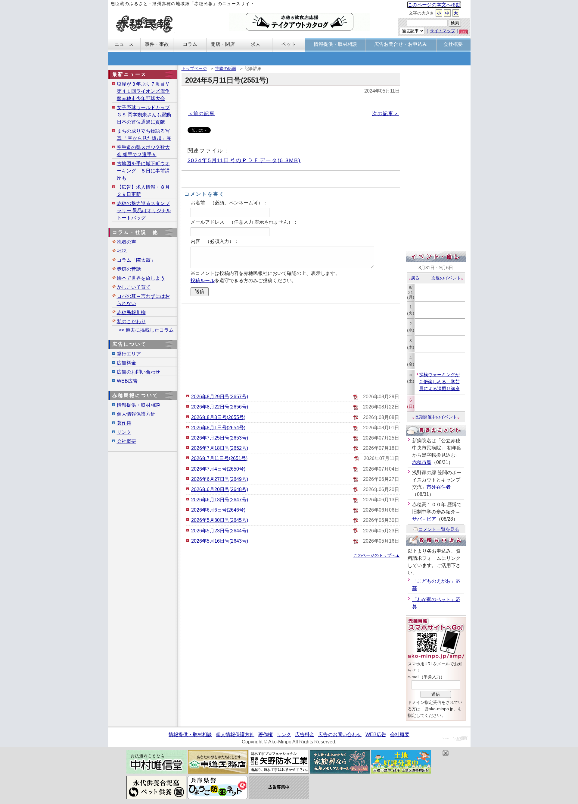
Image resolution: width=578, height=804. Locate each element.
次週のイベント (446, 278)
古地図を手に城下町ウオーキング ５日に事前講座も (143, 171)
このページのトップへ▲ (376, 555)
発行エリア (129, 353)
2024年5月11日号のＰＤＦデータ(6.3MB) (244, 160)
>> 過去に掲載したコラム (146, 330)
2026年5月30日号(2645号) (219, 520)
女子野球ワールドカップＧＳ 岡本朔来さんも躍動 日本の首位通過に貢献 (144, 115)
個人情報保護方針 (136, 414)
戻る (415, 278)
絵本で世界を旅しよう (141, 278)
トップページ (194, 68)
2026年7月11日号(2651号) (219, 458)
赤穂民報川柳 (131, 312)
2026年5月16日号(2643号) (219, 541)
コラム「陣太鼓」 (136, 260)
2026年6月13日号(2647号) (219, 499)
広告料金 (126, 362)
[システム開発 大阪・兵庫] (455, 739)
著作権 (124, 423)
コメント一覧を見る (438, 529)
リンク (124, 432)
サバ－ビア (424, 519)
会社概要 (126, 441)
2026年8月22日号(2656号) (219, 406)
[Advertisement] (291, 348)
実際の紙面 (225, 68)
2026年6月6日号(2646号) (218, 509)
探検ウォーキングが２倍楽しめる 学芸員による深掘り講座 (439, 381)
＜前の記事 (201, 113)
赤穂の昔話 (129, 269)
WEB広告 (127, 380)
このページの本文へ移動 (434, 4)
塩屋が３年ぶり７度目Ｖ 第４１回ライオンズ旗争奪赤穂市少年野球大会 (146, 91)
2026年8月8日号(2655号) (218, 417)
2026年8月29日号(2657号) (219, 396)
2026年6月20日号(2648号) (219, 489)
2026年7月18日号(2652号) (219, 448)
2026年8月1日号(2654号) (218, 427)
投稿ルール (203, 280)
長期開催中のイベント (436, 417)
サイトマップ (442, 30)
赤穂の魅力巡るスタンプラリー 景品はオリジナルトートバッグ (144, 210)
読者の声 (126, 241)
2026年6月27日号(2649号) (219, 479)
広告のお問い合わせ (138, 371)
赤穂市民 (421, 462)
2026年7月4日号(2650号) (218, 468)
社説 (121, 251)
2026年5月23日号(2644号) (219, 530)
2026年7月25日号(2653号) (219, 437)
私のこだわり (131, 321)
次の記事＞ (385, 113)
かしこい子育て (134, 287)
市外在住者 (439, 487)
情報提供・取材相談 (138, 405)
